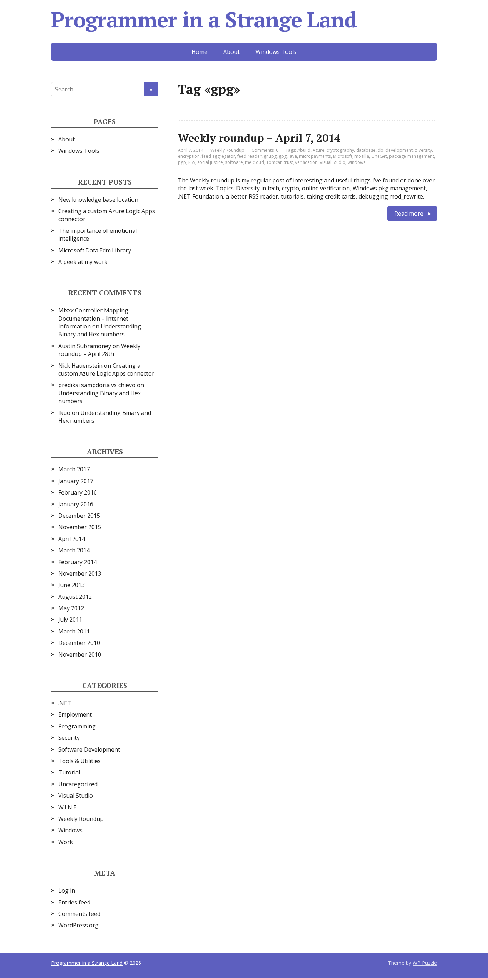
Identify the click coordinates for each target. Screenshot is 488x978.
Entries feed (74, 902)
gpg (283, 156)
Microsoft (342, 156)
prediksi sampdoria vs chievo (96, 385)
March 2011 (74, 631)
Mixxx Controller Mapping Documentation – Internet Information (93, 318)
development (399, 150)
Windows (70, 830)
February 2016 (77, 492)
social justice (210, 162)
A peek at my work (83, 262)
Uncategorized (78, 784)
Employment (75, 714)
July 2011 (70, 619)
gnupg (270, 156)
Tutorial (69, 772)
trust (288, 162)
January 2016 (75, 504)
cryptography (340, 150)
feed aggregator (218, 156)
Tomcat (274, 162)
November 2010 (79, 654)
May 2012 (71, 608)
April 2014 (71, 539)
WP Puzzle (425, 962)
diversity (423, 150)
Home (199, 52)
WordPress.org (78, 925)
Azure (318, 150)
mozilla (361, 156)
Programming (77, 726)
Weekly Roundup (227, 150)
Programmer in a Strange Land (204, 20)
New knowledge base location (98, 200)
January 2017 (75, 481)
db (380, 150)
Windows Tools (276, 52)
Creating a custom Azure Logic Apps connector (106, 369)
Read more (408, 213)
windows (356, 162)
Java (293, 156)
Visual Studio (332, 162)
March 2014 (74, 550)
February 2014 (77, 562)
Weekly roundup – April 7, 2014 (259, 138)
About (231, 52)
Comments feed (79, 914)
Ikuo (64, 413)
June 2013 (71, 585)
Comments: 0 (265, 150)
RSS (191, 162)
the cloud (254, 162)
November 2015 (79, 527)
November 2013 (79, 573)
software (234, 162)
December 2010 (79, 643)
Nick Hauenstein (80, 366)
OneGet (379, 156)
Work (65, 842)
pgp (182, 162)
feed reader (249, 156)
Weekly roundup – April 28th (99, 350)
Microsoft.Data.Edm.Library (94, 250)
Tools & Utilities (79, 761)
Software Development (89, 749)
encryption (189, 156)
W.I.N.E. (68, 807)
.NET (64, 703)
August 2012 (75, 597)
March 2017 (74, 469)
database (365, 150)
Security (69, 738)
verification (306, 162)
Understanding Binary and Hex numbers (99, 330)
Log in (66, 890)
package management (411, 156)
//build (303, 150)
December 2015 (79, 516)
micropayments (315, 156)
